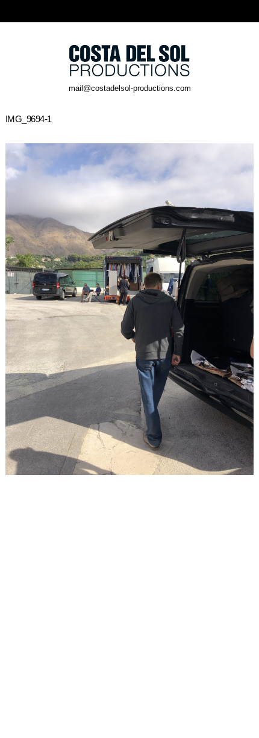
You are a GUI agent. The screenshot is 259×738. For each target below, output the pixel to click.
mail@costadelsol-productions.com (130, 88)
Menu (248, 11)
